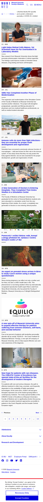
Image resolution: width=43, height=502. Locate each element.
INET (10, 457)
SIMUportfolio (34, 457)
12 (38, 419)
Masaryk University (13, 469)
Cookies (13, 472)
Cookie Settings (26, 488)
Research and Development (13, 442)
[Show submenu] (38, 430)
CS (31, 5)
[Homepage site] (13, 5)
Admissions (6, 430)
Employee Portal (20, 457)
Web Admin (5, 472)
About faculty (7, 436)
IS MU (4, 457)
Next (37, 412)
